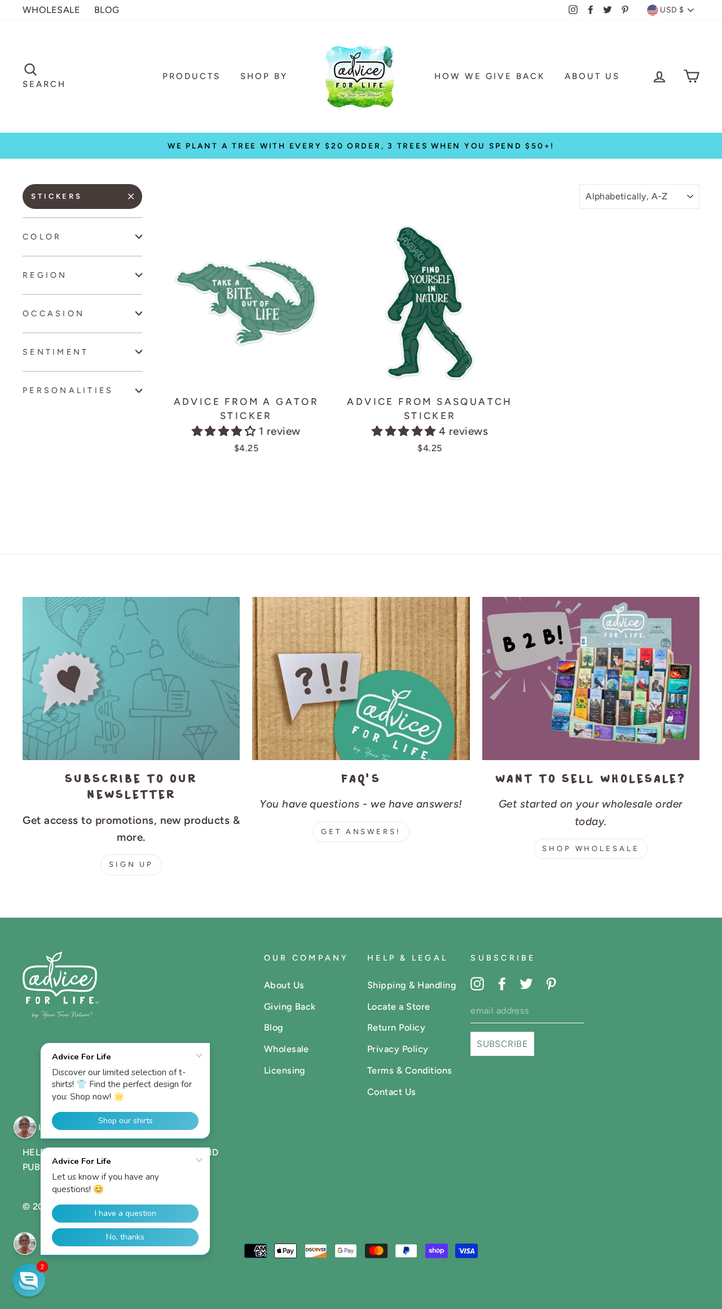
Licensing (285, 1070)
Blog (274, 1027)
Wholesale (286, 1049)
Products (191, 76)
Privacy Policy (398, 1049)
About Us (592, 76)
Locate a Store (398, 1006)
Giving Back (290, 1006)
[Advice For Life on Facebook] (502, 983)
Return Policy (396, 1027)
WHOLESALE (51, 10)
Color (42, 237)
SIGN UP (131, 864)
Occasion (54, 313)
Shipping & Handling (411, 985)
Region (45, 275)
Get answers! (361, 831)
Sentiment (56, 352)
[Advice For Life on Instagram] (477, 983)
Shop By (264, 76)
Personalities (68, 390)
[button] (225, 431)
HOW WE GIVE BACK (489, 76)
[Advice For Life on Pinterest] (551, 983)
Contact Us (391, 1092)
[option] (361, 145)
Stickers (56, 196)
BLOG (107, 10)
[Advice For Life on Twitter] (526, 983)
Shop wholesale (591, 848)
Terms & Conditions (409, 1070)
